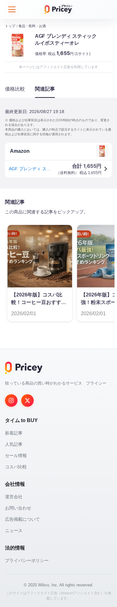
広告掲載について (22, 519)
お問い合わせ (18, 507)
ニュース (13, 530)
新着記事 (13, 432)
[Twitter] (27, 400)
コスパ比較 (16, 466)
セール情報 (16, 455)
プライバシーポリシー (27, 560)
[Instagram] (11, 400)
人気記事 (13, 444)
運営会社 (13, 496)
